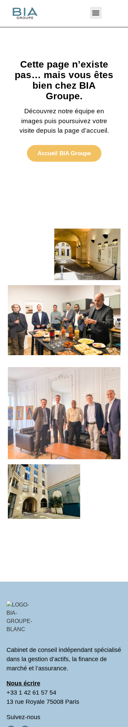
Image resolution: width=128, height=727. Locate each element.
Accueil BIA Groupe (64, 153)
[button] (96, 13)
